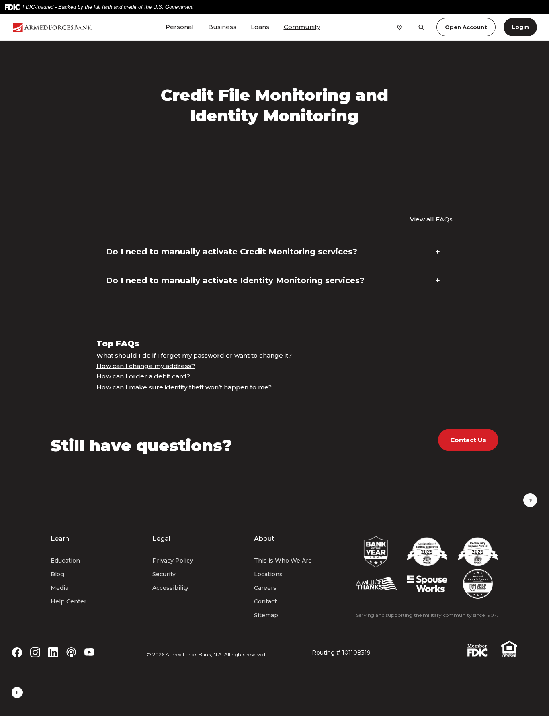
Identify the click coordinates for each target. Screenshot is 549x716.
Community (302, 27)
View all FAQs (431, 219)
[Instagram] (35, 651)
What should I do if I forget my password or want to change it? (194, 355)
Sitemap (266, 615)
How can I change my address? (145, 366)
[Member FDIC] (477, 650)
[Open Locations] (399, 27)
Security (164, 574)
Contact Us (468, 440)
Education (65, 560)
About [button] (264, 539)
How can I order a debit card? (143, 376)
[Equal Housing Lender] (509, 648)
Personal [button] (180, 27)
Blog (57, 574)
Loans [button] (260, 27)
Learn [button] (60, 539)
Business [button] (222, 27)
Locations (268, 574)
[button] (274, 251)
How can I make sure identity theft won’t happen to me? (184, 387)
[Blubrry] (71, 651)
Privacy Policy (172, 560)
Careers (265, 587)
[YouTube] (89, 651)
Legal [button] (161, 539)
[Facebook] (17, 651)
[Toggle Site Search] (421, 27)
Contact (265, 601)
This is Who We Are (283, 560)
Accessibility (170, 587)
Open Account (466, 27)
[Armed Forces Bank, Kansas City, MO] (52, 27)
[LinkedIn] (53, 651)
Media (59, 587)
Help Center (68, 601)
